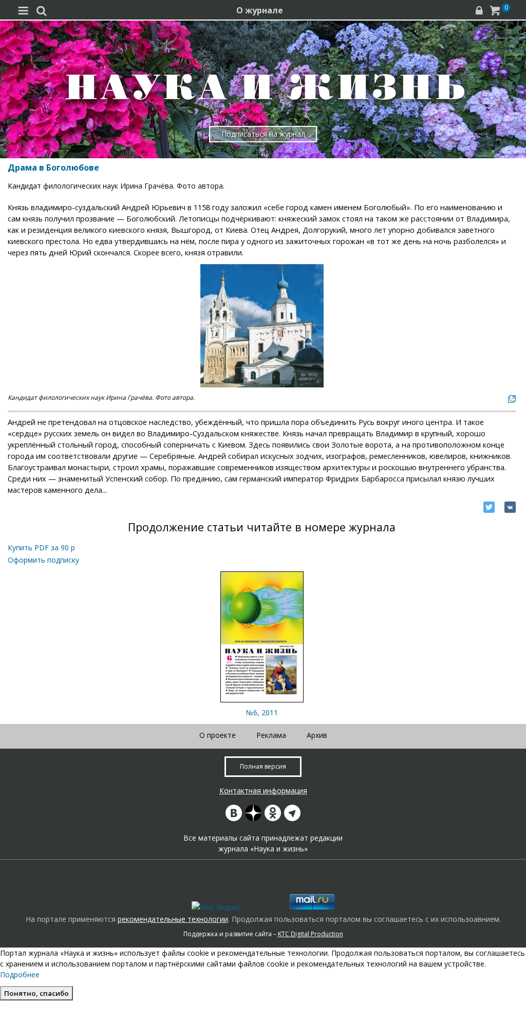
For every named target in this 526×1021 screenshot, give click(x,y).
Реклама (271, 735)
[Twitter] (489, 507)
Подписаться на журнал (263, 134)
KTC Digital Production (310, 934)
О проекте (217, 735)
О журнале (259, 10)
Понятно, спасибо (36, 993)
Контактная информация (263, 790)
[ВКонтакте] (510, 507)
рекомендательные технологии (173, 919)
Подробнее (20, 974)
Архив (317, 735)
